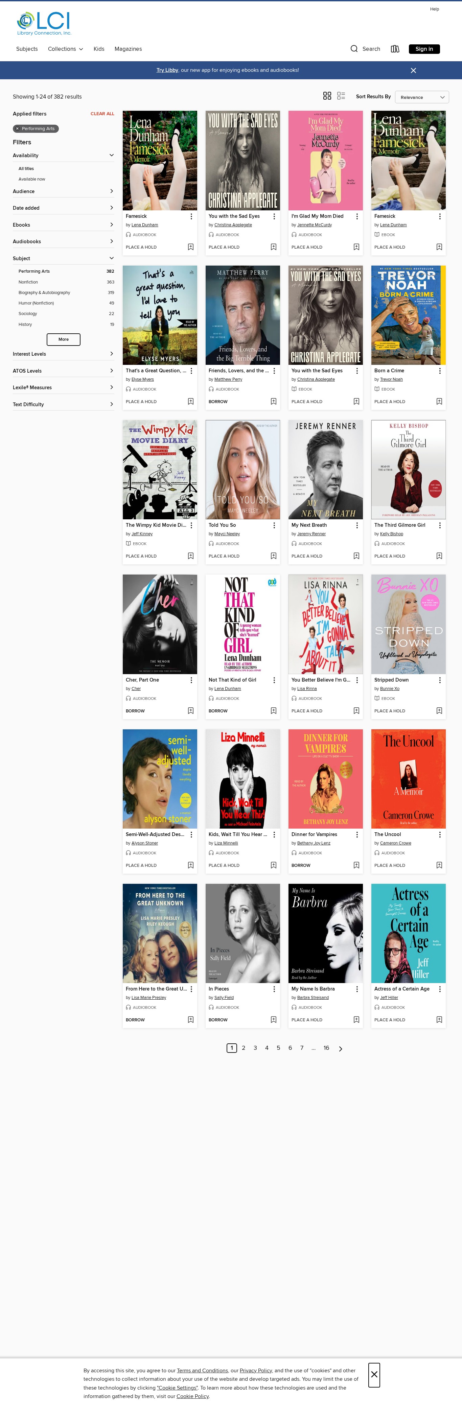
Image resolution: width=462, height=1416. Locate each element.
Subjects (27, 49)
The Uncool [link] (387, 835)
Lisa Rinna (307, 688)
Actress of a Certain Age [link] (402, 989)
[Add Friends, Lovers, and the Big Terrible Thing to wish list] (273, 402)
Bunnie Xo (389, 688)
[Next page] (340, 1048)
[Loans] (395, 50)
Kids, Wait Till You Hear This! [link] (240, 835)
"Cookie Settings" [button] (177, 1387)
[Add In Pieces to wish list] (273, 1020)
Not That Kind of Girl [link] (232, 680)
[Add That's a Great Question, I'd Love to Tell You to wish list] (190, 402)
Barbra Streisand (313, 997)
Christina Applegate (233, 225)
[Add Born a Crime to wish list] (439, 402)
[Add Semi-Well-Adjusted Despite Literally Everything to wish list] (190, 865)
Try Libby (167, 70)
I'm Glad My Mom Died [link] (318, 216)
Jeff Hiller (389, 997)
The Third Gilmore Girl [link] (399, 525)
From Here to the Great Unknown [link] (157, 989)
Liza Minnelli (226, 843)
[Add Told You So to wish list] (273, 556)
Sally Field (224, 997)
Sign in (424, 49)
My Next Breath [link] (309, 525)
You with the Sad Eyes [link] (234, 216)
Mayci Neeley (227, 534)
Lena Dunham (145, 225)
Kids (99, 49)
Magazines (128, 49)
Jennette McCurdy (314, 225)
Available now (32, 179)
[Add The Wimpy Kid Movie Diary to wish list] (190, 556)
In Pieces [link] (219, 989)
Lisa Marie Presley (149, 997)
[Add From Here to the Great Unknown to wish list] (190, 1020)
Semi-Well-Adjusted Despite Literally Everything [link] (157, 835)
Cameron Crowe (395, 843)
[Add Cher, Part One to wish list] (190, 711)
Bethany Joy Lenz (313, 843)
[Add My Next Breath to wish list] (356, 556)
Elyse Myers (143, 379)
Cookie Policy (193, 1396)
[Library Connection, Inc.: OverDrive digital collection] (44, 23)
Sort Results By (373, 96)
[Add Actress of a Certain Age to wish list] (439, 1020)
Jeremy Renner (311, 534)
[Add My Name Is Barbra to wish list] (356, 1020)
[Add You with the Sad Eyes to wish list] (273, 247)
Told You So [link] (222, 525)
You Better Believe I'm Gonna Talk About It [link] (322, 680)
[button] (364, 50)
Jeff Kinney (142, 534)
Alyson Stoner (145, 843)
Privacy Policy (256, 1370)
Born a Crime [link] (389, 371)
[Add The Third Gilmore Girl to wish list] (439, 556)
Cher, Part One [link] (142, 680)
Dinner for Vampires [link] (314, 835)
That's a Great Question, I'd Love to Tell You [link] (157, 371)
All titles (26, 169)
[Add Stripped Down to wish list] (439, 711)
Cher (136, 688)
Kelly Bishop (391, 534)
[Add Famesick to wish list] (190, 247)
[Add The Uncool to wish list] (439, 865)
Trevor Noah (391, 379)
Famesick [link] (136, 216)
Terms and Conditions (202, 1370)
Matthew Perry (228, 379)
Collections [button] (63, 49)
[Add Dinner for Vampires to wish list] (356, 865)
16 (326, 1048)
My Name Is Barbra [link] (313, 989)
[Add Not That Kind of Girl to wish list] (273, 711)
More (64, 339)
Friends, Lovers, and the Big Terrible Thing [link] (240, 371)
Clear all (102, 114)
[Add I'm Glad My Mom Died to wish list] (356, 247)
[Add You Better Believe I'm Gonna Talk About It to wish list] (356, 711)
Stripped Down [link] (391, 680)
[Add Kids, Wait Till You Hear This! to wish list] (273, 865)
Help (434, 9)
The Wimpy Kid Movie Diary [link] (157, 525)
